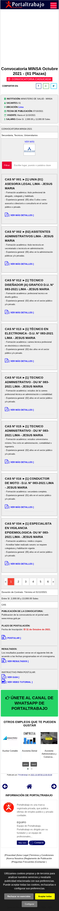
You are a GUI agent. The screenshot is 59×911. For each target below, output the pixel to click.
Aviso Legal (22, 855)
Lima (21, 107)
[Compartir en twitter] (54, 86)
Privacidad (10, 855)
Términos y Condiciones (42, 855)
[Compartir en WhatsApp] (46, 86)
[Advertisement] (29, 38)
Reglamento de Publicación (38, 858)
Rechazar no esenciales (18, 896)
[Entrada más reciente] (5, 788)
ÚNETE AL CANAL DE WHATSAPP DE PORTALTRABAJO (31, 703)
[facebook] (38, 86)
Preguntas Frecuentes (23, 862)
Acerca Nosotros (15, 858)
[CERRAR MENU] (53, 5)
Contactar (40, 862)
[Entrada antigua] (53, 788)
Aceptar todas (45, 896)
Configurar (29, 904)
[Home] (29, 788)
